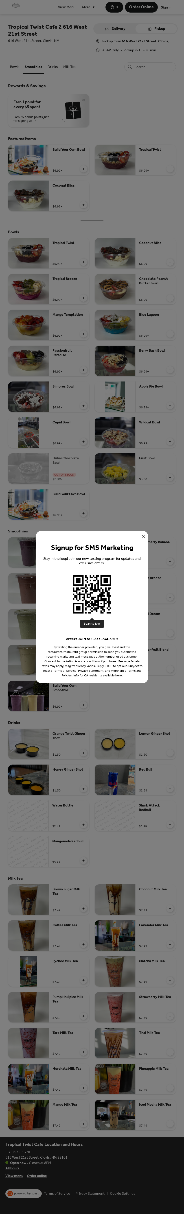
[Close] (143, 536)
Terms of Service (65, 671)
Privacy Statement (90, 671)
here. (119, 675)
